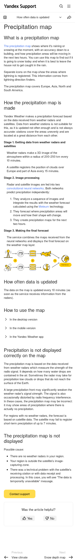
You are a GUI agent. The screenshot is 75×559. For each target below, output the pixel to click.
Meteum (44, 206)
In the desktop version (23, 319)
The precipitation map (17, 46)
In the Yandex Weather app (26, 337)
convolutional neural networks (25, 188)
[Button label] (69, 6)
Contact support (20, 494)
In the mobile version (23, 328)
